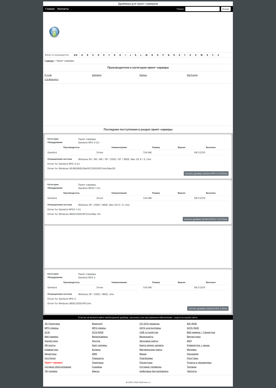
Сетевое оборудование (58, 366)
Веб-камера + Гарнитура (201, 332)
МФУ (94, 353)
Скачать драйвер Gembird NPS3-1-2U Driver (205, 219)
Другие (96, 341)
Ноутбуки (50, 358)
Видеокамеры (100, 336)
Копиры (96, 349)
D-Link (48, 75)
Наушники (193, 353)
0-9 (75, 55)
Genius (143, 75)
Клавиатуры (51, 349)
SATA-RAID (193, 328)
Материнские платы (150, 349)
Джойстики (51, 341)
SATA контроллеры (150, 328)
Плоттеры (192, 358)
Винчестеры (194, 336)
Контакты (63, 8)
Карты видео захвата (151, 345)
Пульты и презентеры (199, 362)
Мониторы (50, 353)
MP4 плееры (99, 328)
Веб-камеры (51, 336)
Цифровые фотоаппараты (153, 371)
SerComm (192, 75)
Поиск (180, 8)
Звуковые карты (148, 341)
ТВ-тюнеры (51, 371)
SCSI (47, 332)
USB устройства (148, 332)
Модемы (192, 349)
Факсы (95, 371)
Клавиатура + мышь (198, 345)
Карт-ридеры (99, 345)
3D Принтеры (52, 323)
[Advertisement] (147, 32)
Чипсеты (192, 371)
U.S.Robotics (51, 79)
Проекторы (146, 362)
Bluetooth (97, 323)
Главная (49, 8)
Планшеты (98, 358)
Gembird (96, 75)
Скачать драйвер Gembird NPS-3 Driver (207, 308)
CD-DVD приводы (149, 323)
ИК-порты (50, 345)
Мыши (142, 353)
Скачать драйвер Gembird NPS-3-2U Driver (206, 173)
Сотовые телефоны (150, 366)
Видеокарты (146, 336)
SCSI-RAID (97, 332)
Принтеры (97, 362)
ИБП (189, 341)
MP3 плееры (52, 328)
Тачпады (192, 366)
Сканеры (97, 366)
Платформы (146, 358)
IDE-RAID (192, 323)
